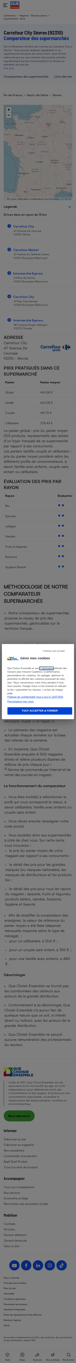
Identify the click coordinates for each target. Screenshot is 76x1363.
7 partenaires (46, 668)
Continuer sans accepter (54, 651)
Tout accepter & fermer (40, 710)
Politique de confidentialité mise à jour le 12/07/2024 (35, 697)
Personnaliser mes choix (20, 701)
